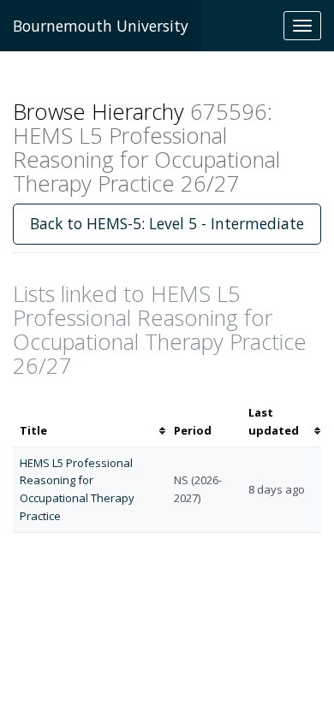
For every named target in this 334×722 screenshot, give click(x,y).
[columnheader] (90, 422)
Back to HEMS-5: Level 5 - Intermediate (167, 223)
